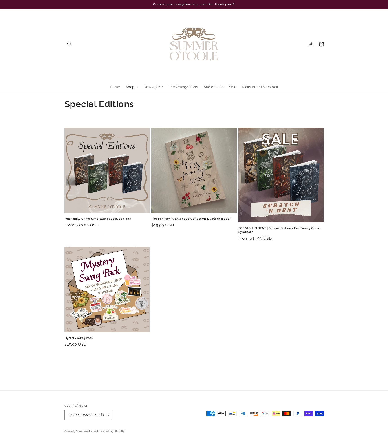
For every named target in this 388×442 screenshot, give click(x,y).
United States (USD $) (86, 415)
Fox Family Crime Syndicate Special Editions (97, 218)
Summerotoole (86, 431)
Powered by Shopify (111, 431)
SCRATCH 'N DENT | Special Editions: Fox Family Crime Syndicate (279, 230)
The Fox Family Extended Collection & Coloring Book (191, 218)
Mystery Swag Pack (78, 338)
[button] (69, 44)
